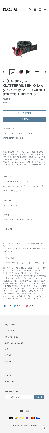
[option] (12, 72)
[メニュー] (45, 9)
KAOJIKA (20, 425)
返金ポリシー (10, 361)
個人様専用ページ (12, 381)
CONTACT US (10, 375)
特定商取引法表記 (12, 337)
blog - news (10, 325)
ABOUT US (9, 331)
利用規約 (8, 355)
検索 (6, 349)
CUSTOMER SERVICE (14, 343)
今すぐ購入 (24, 119)
